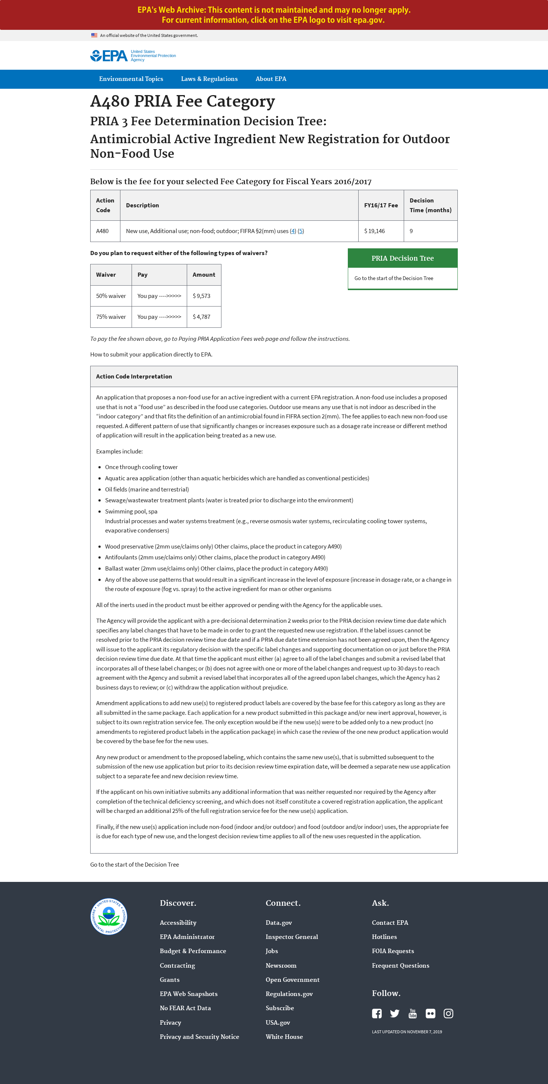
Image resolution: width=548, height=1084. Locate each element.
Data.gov (279, 923)
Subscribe (280, 1008)
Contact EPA (390, 923)
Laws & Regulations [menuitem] (209, 79)
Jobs (272, 951)
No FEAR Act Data (185, 1008)
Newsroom (281, 966)
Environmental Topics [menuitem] (131, 79)
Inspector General (292, 937)
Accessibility (178, 923)
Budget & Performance (193, 951)
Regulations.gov (289, 994)
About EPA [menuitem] (271, 79)
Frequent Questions (400, 966)
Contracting (177, 966)
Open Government (293, 980)
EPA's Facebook (377, 1013)
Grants (170, 980)
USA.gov (278, 1023)
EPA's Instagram (448, 1013)
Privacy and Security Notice (199, 1037)
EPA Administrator (187, 937)
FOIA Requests (393, 951)
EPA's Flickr (430, 1013)
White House (284, 1037)
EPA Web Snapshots (189, 994)
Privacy (170, 1023)
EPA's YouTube (413, 1013)
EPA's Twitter (395, 1013)
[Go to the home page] (109, 56)
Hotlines (384, 937)
